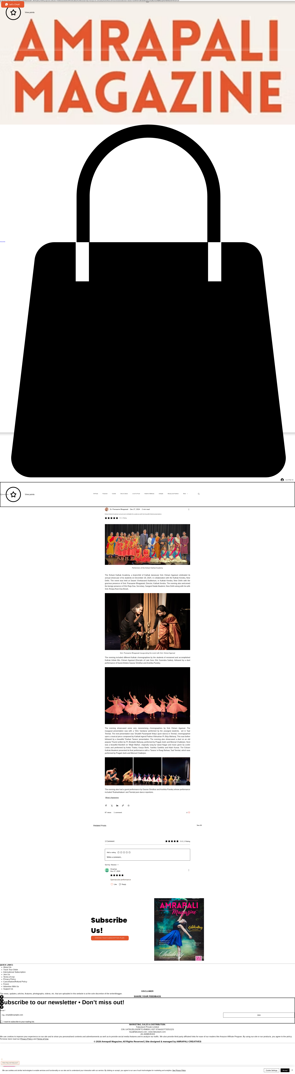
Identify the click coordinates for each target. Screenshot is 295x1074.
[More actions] (188, 509)
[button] (179, 929)
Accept (285, 1070)
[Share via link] (123, 805)
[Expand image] (119, 771)
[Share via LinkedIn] (117, 805)
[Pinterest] (147, 1007)
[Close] (292, 1070)
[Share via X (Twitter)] (112, 805)
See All (199, 825)
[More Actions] (188, 870)
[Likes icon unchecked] (111, 884)
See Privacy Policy (179, 1070)
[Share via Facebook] (106, 805)
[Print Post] (128, 805)
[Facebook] (147, 996)
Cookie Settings (271, 1070)
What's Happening (112, 797)
